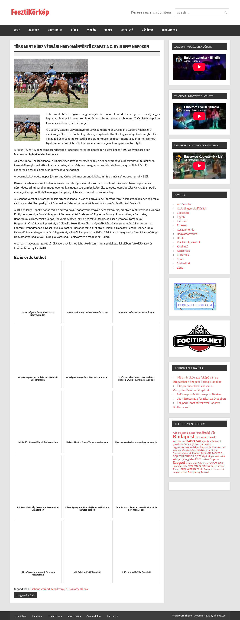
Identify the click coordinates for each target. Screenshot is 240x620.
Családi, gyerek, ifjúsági (191, 208)
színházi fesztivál (215, 465)
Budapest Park (206, 437)
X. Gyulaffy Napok (77, 588)
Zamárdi (205, 471)
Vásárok (147, 30)
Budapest (184, 436)
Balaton (182, 432)
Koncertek (183, 250)
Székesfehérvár (197, 465)
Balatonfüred (194, 432)
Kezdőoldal (20, 616)
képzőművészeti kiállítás (193, 450)
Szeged (179, 462)
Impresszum (74, 616)
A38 (175, 432)
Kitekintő (127, 30)
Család (91, 30)
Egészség (183, 212)
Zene (17, 30)
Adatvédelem (93, 616)
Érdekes (182, 225)
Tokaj (182, 468)
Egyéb (181, 216)
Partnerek (112, 616)
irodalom (194, 447)
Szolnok (218, 462)
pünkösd (205, 459)
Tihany (176, 469)
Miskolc (206, 452)
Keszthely (177, 450)
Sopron (214, 459)
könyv (185, 453)
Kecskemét (219, 447)
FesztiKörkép (30, 12)
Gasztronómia (185, 229)
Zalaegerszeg (194, 471)
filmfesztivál (214, 441)
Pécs (198, 459)
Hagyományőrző (25, 595)
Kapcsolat (37, 616)
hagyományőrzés (181, 447)
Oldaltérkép (55, 616)
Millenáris (194, 452)
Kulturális (55, 30)
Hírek (74, 30)
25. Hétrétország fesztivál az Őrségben (201, 398)
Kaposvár (205, 447)
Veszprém (192, 468)
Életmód (182, 221)
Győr (201, 444)
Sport (108, 30)
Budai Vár (208, 432)
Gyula (194, 444)
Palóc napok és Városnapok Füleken (199, 394)
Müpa (211, 455)
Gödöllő (207, 444)
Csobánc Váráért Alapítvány (47, 588)
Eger (204, 441)
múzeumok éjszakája (193, 455)
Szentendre (191, 462)
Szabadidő (183, 263)
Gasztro (33, 30)
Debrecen (193, 441)
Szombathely (180, 465)
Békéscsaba (179, 441)
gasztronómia (181, 444)
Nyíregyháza (187, 459)
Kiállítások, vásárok (188, 242)
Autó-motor (169, 30)
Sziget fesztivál (205, 463)
